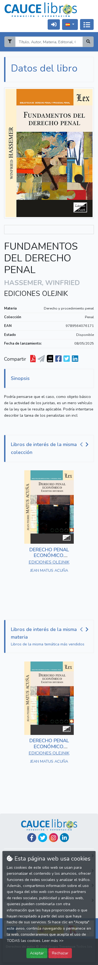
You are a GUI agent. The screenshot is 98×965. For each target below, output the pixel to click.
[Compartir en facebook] (58, 359)
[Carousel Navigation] (85, 445)
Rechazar (60, 953)
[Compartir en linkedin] (75, 359)
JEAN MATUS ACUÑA (49, 570)
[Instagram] (53, 837)
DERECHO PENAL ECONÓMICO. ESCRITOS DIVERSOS (49, 555)
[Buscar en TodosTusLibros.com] (50, 359)
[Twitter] (42, 837)
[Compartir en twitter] (66, 359)
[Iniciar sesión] (54, 24)
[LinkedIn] (64, 837)
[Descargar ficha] (33, 359)
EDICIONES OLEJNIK (36, 294)
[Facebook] (31, 837)
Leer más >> (52, 940)
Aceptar (37, 953)
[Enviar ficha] (41, 359)
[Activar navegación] (87, 24)
